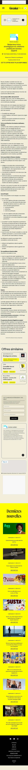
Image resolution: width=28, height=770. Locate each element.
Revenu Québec (12, 427)
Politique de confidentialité (14, 755)
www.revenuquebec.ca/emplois (10, 315)
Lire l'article (14, 544)
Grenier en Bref (14, 753)
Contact (14, 749)
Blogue (14, 744)
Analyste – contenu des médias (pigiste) (9, 378)
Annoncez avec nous (14, 751)
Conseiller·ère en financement (8, 367)
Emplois (14, 747)
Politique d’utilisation (14, 757)
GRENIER (14, 761)
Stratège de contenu (10, 356)
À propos (14, 742)
